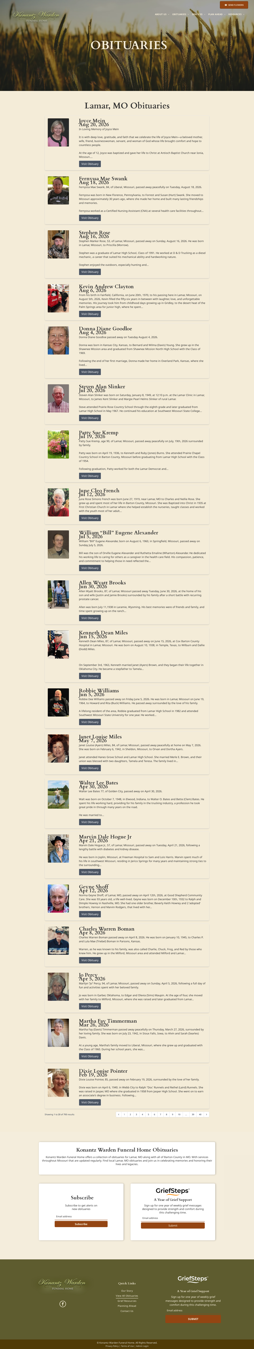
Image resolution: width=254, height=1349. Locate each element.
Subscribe (81, 1224)
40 (200, 1114)
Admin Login (142, 1346)
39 (193, 1114)
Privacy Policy (112, 1346)
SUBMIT (193, 1319)
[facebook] (63, 1304)
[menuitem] (162, 14)
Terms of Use (127, 1346)
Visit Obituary (89, 164)
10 (179, 1114)
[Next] (206, 1114)
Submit (172, 1225)
